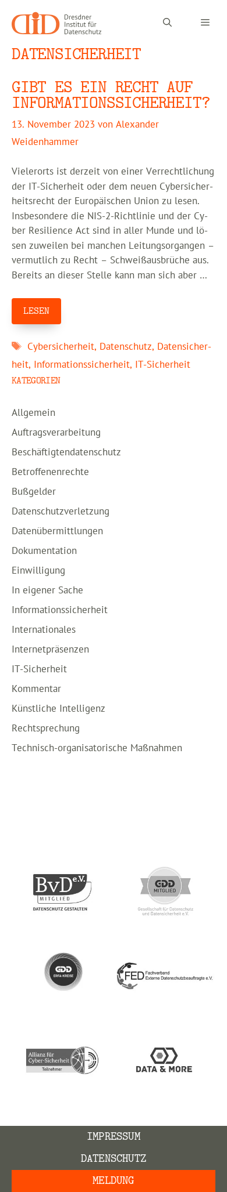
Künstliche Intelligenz (58, 709)
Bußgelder (34, 492)
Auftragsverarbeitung (56, 433)
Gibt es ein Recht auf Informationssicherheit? (111, 95)
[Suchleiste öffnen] (167, 23)
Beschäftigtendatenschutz (66, 452)
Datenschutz (126, 347)
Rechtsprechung (46, 728)
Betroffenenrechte (50, 472)
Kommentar (36, 689)
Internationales (44, 630)
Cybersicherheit (60, 347)
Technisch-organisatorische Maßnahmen (97, 748)
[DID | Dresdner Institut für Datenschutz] (56, 23)
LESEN (36, 311)
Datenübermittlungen (57, 531)
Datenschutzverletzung (60, 511)
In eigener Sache (47, 590)
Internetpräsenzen (50, 649)
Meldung (113, 1181)
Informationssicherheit (82, 365)
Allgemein (33, 413)
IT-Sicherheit (162, 365)
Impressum (113, 1137)
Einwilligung (38, 571)
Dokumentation (44, 551)
